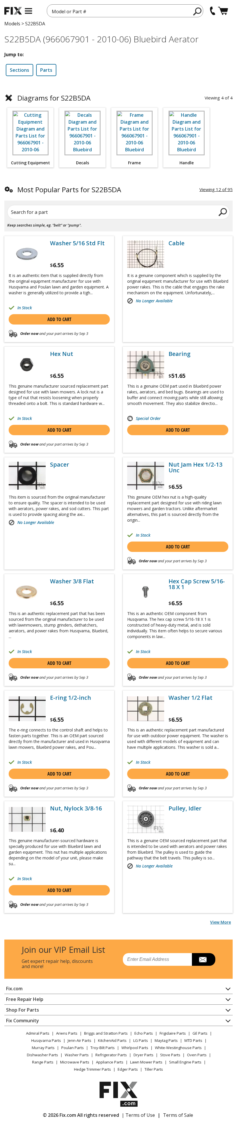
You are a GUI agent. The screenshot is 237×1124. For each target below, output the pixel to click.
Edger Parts (128, 1069)
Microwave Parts (74, 1062)
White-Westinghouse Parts (178, 1047)
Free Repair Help (24, 999)
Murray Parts (43, 1047)
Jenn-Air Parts (79, 1040)
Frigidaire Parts (173, 1033)
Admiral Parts (37, 1033)
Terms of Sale (178, 1115)
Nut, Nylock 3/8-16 (76, 808)
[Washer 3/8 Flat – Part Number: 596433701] (27, 592)
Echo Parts (143, 1033)
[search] (197, 11)
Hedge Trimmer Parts (92, 1069)
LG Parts (140, 1040)
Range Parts (42, 1062)
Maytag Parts (166, 1040)
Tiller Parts (154, 1069)
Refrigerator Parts (111, 1054)
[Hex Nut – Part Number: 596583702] (27, 365)
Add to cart (59, 319)
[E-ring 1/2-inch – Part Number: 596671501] (27, 709)
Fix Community (22, 1020)
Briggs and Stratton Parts (106, 1033)
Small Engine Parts (185, 1062)
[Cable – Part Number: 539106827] (145, 254)
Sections (19, 70)
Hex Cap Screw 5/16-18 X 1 (197, 584)
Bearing (179, 354)
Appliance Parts (109, 1062)
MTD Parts (193, 1040)
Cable (176, 243)
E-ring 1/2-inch (70, 698)
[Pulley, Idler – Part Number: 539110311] (145, 819)
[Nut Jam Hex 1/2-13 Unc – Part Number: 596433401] (145, 475)
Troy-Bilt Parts (102, 1047)
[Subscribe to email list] (203, 959)
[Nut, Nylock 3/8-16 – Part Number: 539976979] (27, 819)
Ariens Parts (66, 1033)
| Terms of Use (138, 1115)
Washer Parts (77, 1054)
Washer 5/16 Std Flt (77, 243)
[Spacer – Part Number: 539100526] (27, 475)
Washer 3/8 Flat (72, 581)
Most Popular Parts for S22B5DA (69, 189)
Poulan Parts (72, 1047)
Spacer (59, 464)
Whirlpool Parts (134, 1047)
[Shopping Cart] (223, 11)
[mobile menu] (28, 11)
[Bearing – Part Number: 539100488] (145, 365)
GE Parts (200, 1033)
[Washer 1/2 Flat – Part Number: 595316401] (145, 709)
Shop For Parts (22, 1010)
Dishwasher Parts (42, 1054)
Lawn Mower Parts (146, 1062)
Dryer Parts (143, 1054)
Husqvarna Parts (46, 1040)
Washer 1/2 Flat (190, 698)
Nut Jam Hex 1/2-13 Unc (195, 467)
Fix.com (14, 988)
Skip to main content (118, 3)
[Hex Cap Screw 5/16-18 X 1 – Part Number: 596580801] (145, 592)
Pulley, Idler (185, 808)
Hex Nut (61, 354)
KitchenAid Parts (112, 1040)
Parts (46, 70)
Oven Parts (197, 1054)
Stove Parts (170, 1054)
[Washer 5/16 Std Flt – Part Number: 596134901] (27, 254)
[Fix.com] (13, 11)
